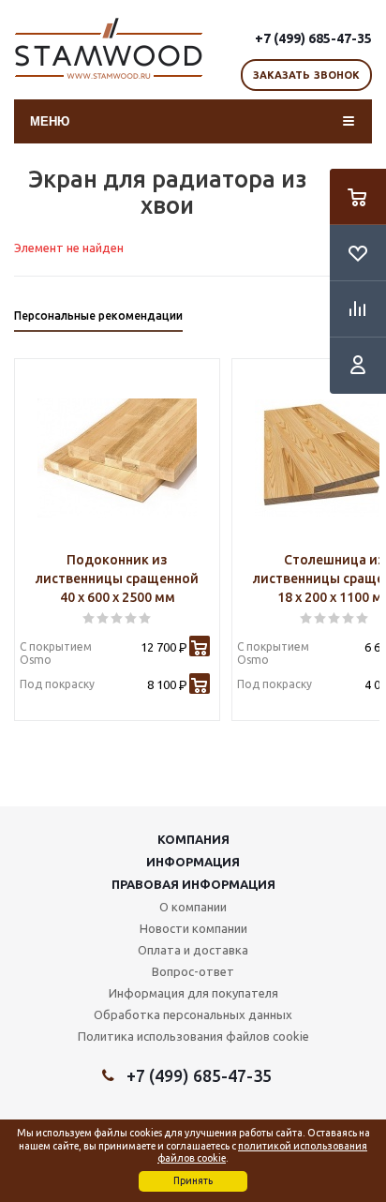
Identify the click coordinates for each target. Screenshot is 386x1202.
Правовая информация (193, 884)
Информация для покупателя (193, 992)
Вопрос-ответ (193, 971)
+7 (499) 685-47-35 (313, 38)
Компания (193, 839)
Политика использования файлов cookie (193, 1036)
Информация (193, 861)
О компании (193, 906)
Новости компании (193, 928)
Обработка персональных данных (193, 1014)
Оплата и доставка (193, 949)
